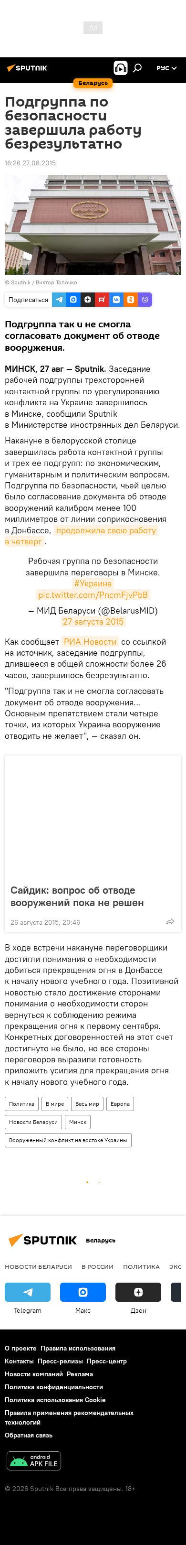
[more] (170, 921)
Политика (21, 1103)
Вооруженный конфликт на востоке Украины (68, 1140)
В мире (55, 1103)
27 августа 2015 (93, 621)
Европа (120, 1103)
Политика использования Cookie (55, 1399)
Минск (77, 1121)
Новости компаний (34, 1374)
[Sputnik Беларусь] (28, 71)
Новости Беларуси (33, 1121)
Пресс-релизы (60, 1361)
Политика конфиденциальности (54, 1387)
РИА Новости (90, 641)
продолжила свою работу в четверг (81, 536)
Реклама (80, 1374)
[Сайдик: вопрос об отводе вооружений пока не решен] (93, 817)
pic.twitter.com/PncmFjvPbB (93, 594)
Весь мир (87, 1103)
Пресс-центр (107, 1361)
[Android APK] (33, 1462)
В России (98, 1266)
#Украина (93, 583)
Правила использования (78, 1348)
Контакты (19, 1361)
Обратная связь (28, 1435)
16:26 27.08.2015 (30, 163)
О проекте (21, 1348)
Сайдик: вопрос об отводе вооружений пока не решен (77, 896)
